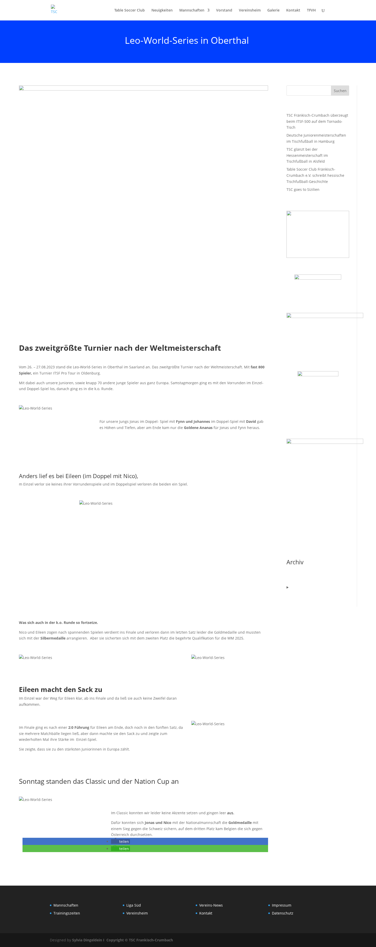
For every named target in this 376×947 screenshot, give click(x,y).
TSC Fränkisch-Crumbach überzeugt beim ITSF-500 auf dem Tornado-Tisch (317, 121)
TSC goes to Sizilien (302, 189)
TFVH (311, 10)
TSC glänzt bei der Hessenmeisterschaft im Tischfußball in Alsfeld (307, 155)
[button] (120, 841)
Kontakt (293, 10)
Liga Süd (133, 905)
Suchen (340, 90)
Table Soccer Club (129, 10)
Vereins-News (211, 905)
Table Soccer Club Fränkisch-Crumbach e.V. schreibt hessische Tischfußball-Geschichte (315, 175)
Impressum (281, 905)
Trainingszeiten (66, 913)
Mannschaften (191, 10)
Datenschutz (282, 913)
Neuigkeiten (162, 10)
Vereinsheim (250, 10)
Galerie (273, 10)
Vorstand (224, 10)
